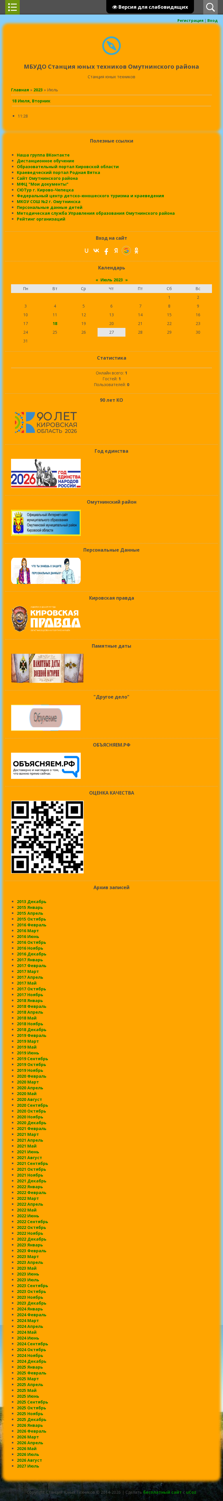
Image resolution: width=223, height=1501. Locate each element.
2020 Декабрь (31, 1122)
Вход (212, 20)
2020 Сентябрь (32, 1105)
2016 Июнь (28, 936)
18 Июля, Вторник (31, 101)
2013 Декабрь (31, 901)
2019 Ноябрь (30, 1070)
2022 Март (28, 1198)
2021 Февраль (31, 1128)
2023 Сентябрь (32, 1285)
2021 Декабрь (31, 1181)
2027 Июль (28, 1466)
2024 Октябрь (31, 1349)
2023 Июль (28, 1279)
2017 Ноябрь (30, 994)
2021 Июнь (28, 1151)
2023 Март (28, 1256)
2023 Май (27, 1268)
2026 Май (27, 1448)
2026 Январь (30, 1425)
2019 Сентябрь (32, 1058)
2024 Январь (30, 1309)
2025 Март (28, 1378)
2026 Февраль (31, 1431)
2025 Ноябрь (30, 1413)
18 (55, 323)
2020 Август (29, 1099)
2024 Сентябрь (32, 1344)
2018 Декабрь (31, 1029)
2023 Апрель (30, 1262)
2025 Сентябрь (32, 1402)
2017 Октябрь (31, 989)
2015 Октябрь (31, 919)
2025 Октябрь (31, 1408)
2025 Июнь (28, 1396)
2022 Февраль (31, 1192)
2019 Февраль (31, 1035)
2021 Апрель (30, 1140)
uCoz (191, 1492)
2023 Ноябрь (30, 1297)
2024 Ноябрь (30, 1355)
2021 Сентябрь (32, 1163)
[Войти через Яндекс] (116, 250)
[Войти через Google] (126, 250)
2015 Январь (30, 907)
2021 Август (29, 1157)
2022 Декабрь (31, 1239)
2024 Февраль (31, 1314)
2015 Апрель (30, 913)
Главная (20, 90)
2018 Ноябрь (30, 1023)
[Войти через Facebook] (106, 250)
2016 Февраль (31, 925)
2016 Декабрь (31, 954)
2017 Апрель (30, 977)
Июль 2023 (111, 280)
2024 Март (28, 1320)
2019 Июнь (28, 1053)
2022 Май (27, 1210)
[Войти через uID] (86, 250)
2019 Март (28, 1041)
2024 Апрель (30, 1326)
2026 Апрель (30, 1442)
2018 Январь (30, 1000)
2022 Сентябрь (32, 1221)
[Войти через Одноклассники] (136, 250)
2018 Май (27, 1018)
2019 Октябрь (31, 1064)
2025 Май (27, 1390)
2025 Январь (30, 1367)
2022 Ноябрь (30, 1233)
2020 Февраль (31, 1076)
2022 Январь (30, 1186)
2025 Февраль (31, 1373)
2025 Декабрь (31, 1419)
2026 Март (28, 1437)
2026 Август (29, 1460)
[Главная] (111, 53)
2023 (38, 90)
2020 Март (28, 1082)
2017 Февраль (31, 965)
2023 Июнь (28, 1274)
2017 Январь (30, 959)
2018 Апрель (30, 1012)
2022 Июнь (28, 1215)
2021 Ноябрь (30, 1175)
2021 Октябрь (31, 1169)
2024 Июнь (28, 1338)
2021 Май (27, 1146)
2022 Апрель (30, 1204)
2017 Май (27, 983)
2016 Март (28, 930)
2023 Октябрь (31, 1291)
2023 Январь (30, 1245)
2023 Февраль (31, 1250)
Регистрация (190, 20)
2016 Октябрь (31, 942)
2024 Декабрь (31, 1361)
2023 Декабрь (31, 1303)
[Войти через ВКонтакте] (96, 250)
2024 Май (27, 1332)
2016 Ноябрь (30, 948)
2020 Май (27, 1093)
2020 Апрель (30, 1087)
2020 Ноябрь (30, 1117)
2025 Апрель (30, 1384)
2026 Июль (28, 1454)
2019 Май (27, 1047)
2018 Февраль (31, 1006)
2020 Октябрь (31, 1111)
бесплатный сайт (162, 1492)
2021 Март (28, 1134)
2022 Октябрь (31, 1227)
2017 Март (28, 971)
